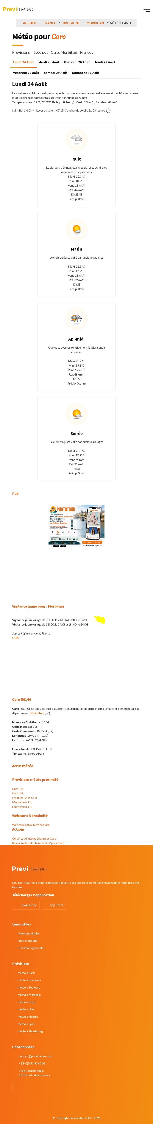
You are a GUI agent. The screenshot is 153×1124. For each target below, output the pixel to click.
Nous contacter (28, 940)
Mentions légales (29, 933)
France (49, 23)
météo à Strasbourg (30, 1031)
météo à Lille (26, 1009)
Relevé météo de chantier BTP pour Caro (38, 843)
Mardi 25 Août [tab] (48, 62)
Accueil (30, 23)
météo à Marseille (29, 994)
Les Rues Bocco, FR (24, 797)
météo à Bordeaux (29, 980)
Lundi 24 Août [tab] (23, 62)
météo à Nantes (28, 1016)
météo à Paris (26, 972)
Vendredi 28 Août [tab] (26, 73)
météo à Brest (27, 1002)
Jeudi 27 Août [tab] (104, 62)
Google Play (29, 905)
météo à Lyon (26, 1024)
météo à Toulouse (29, 987)
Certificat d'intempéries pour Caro (34, 838)
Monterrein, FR (22, 802)
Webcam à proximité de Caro (31, 824)
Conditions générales (31, 948)
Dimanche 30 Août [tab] (85, 73)
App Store (56, 905)
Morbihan (95, 23)
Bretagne (71, 23)
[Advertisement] (76, 578)
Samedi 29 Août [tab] (56, 73)
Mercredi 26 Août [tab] (77, 62)
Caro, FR (17, 788)
